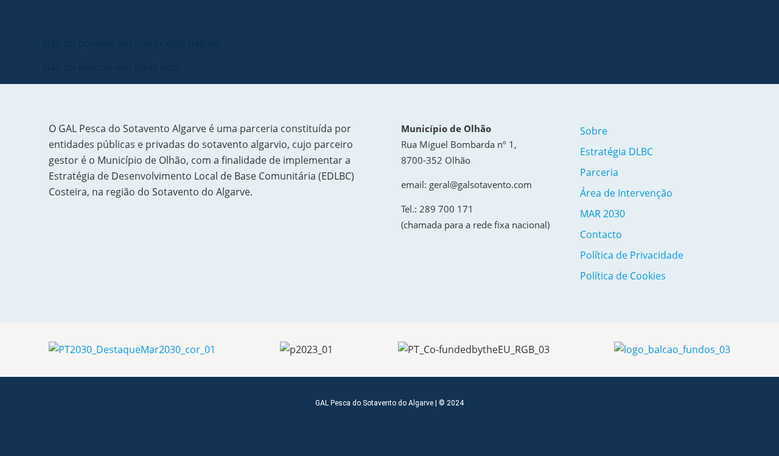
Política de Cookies (623, 275)
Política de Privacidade (631, 255)
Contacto (601, 234)
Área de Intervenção (626, 193)
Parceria (599, 172)
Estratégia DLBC (616, 151)
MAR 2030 (602, 213)
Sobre (593, 131)
